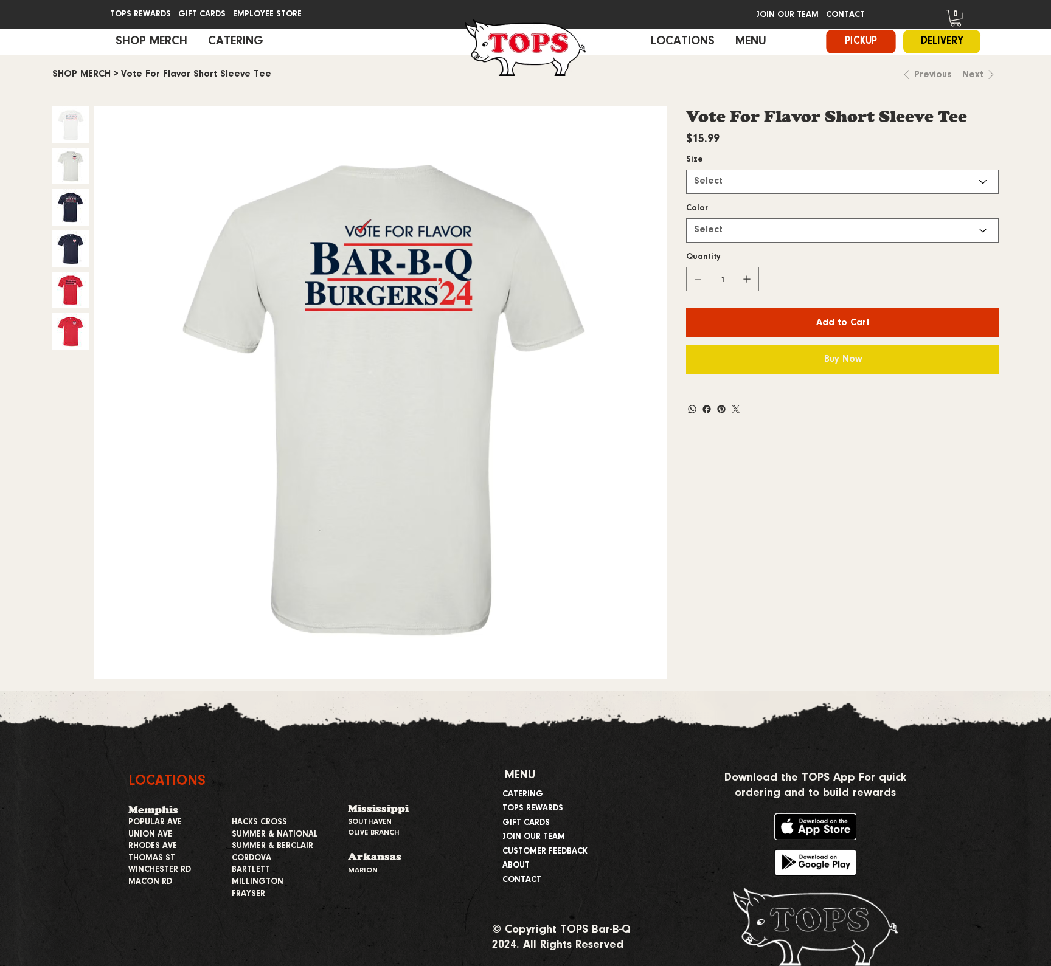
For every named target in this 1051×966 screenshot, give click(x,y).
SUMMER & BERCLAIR (272, 846)
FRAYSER (248, 894)
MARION (363, 870)
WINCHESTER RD (159, 870)
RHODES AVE (152, 846)
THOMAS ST (151, 858)
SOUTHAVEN (370, 822)
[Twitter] (736, 409)
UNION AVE (150, 834)
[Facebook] (707, 409)
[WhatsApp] (692, 409)
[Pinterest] (721, 409)
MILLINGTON (257, 882)
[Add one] (747, 279)
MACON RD (150, 882)
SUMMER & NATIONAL (275, 834)
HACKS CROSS (259, 822)
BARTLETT (251, 870)
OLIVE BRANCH (374, 833)
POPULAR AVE (155, 822)
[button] (956, 18)
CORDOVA (251, 858)
